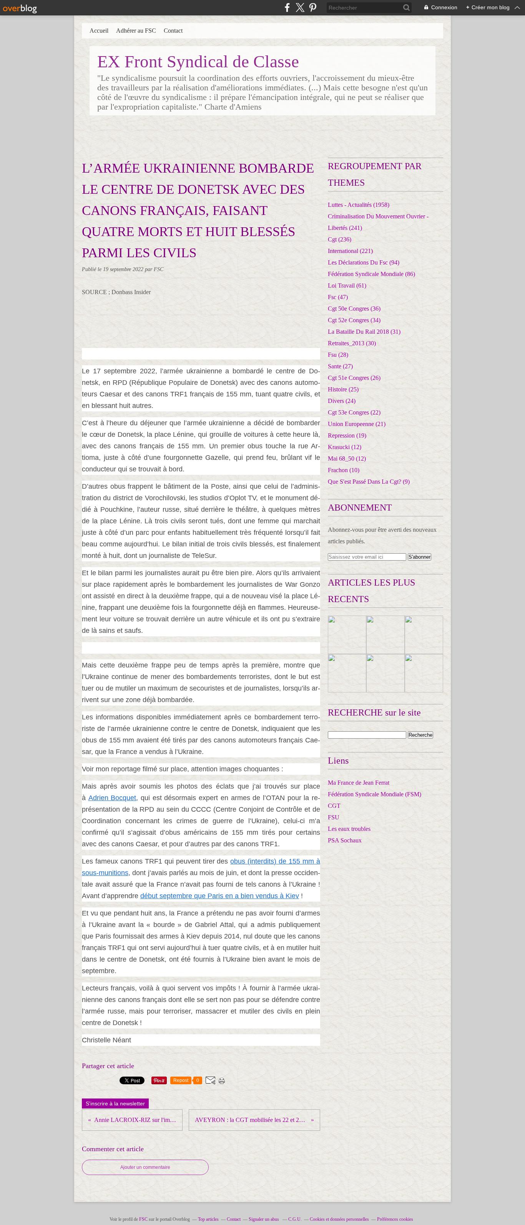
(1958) (358, 204)
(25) (343, 389)
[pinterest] (312, 7)
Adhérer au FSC (136, 30)
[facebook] (287, 7)
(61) (347, 285)
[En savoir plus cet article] (347, 635)
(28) (338, 354)
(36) (354, 308)
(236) (339, 239)
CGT (334, 805)
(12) (344, 447)
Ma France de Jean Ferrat (358, 782)
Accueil (99, 30)
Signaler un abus (264, 1219)
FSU (333, 817)
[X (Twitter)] (300, 7)
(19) (347, 435)
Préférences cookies (395, 1219)
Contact (173, 30)
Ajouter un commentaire (145, 1167)
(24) (342, 401)
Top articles (208, 1219)
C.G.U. (295, 1219)
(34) (354, 320)
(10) (343, 470)
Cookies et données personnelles (339, 1219)
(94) (363, 262)
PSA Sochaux (345, 840)
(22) (354, 412)
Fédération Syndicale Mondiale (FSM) (374, 794)
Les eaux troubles (349, 829)
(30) (352, 343)
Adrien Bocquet (112, 798)
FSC (143, 1219)
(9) (369, 481)
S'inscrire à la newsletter (115, 1103)
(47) (338, 297)
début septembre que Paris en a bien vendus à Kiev (219, 896)
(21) (356, 424)
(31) (364, 331)
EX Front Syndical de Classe (198, 61)
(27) (340, 366)
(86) (371, 274)
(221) (350, 251)
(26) (354, 377)
